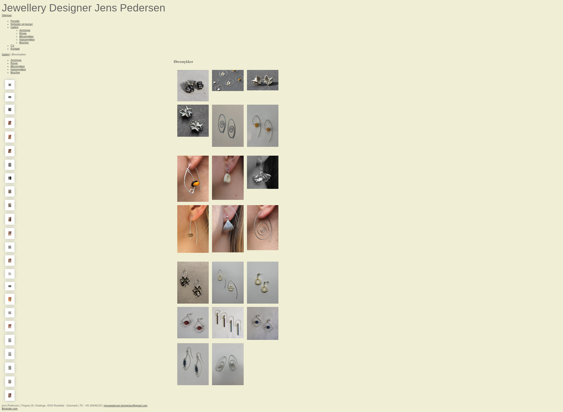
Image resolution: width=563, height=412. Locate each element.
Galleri (6, 54)
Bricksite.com (10, 408)
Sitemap (7, 15)
